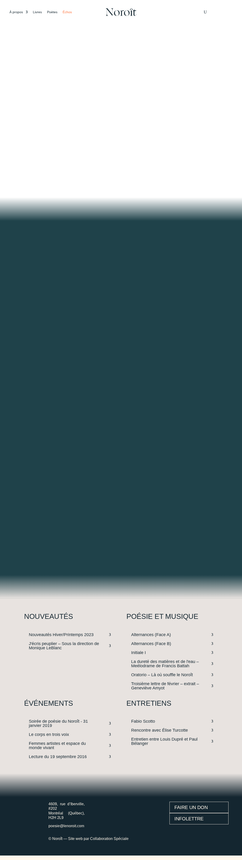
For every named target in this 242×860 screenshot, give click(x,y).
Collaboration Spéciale (109, 839)
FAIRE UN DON (191, 807)
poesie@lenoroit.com (66, 826)
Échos (67, 12)
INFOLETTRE (188, 818)
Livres (37, 12)
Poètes (52, 12)
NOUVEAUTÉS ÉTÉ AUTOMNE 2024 (64, 112)
